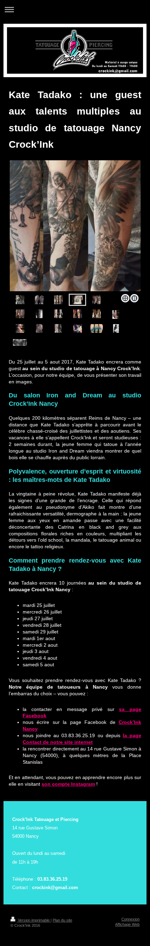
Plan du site (62, 920)
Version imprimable (34, 920)
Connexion (130, 919)
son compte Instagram (68, 784)
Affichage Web (127, 924)
